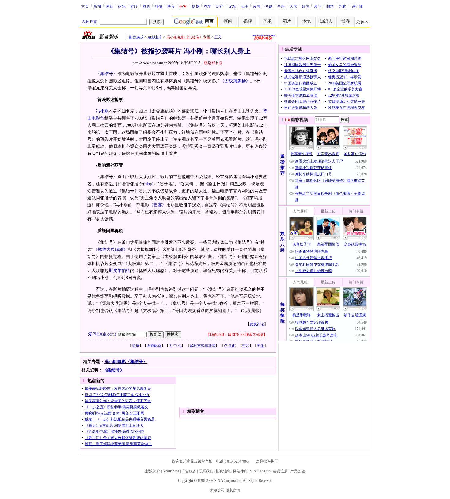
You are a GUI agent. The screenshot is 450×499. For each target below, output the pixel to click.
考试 (268, 6)
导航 (342, 6)
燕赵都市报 (213, 63)
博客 (170, 6)
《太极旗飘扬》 (235, 81)
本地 (306, 21)
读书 (256, 6)
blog (148, 184)
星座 (281, 6)
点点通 (229, 346)
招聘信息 (223, 471)
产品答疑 (297, 471)
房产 (219, 6)
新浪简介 (152, 471)
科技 (158, 6)
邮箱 (330, 6)
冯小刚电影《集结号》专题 (188, 37)
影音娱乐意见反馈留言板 (192, 461)
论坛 (135, 346)
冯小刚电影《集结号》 (125, 361)
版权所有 (233, 490)
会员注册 (280, 471)
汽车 (207, 6)
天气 (293, 6)
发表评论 (256, 324)
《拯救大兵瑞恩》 (110, 249)
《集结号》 (106, 73)
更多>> (362, 21)
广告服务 (189, 471)
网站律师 (240, 471)
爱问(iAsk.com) (102, 334)
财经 (134, 6)
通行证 (357, 6)
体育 (109, 6)
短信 (305, 6)
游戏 (232, 6)
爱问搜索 (89, 21)
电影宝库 (155, 37)
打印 (245, 346)
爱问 (317, 6)
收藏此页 (154, 346)
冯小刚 (102, 111)
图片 (287, 21)
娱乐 (122, 6)
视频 (195, 6)
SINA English (260, 471)
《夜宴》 (157, 205)
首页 (85, 6)
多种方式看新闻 (203, 346)
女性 (244, 6)
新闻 (97, 6)
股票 (146, 6)
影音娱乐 (136, 37)
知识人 (326, 21)
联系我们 (206, 471)
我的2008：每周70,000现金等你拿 (236, 334)
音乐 (267, 21)
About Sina (171, 471)
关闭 (260, 346)
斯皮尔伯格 (119, 270)
